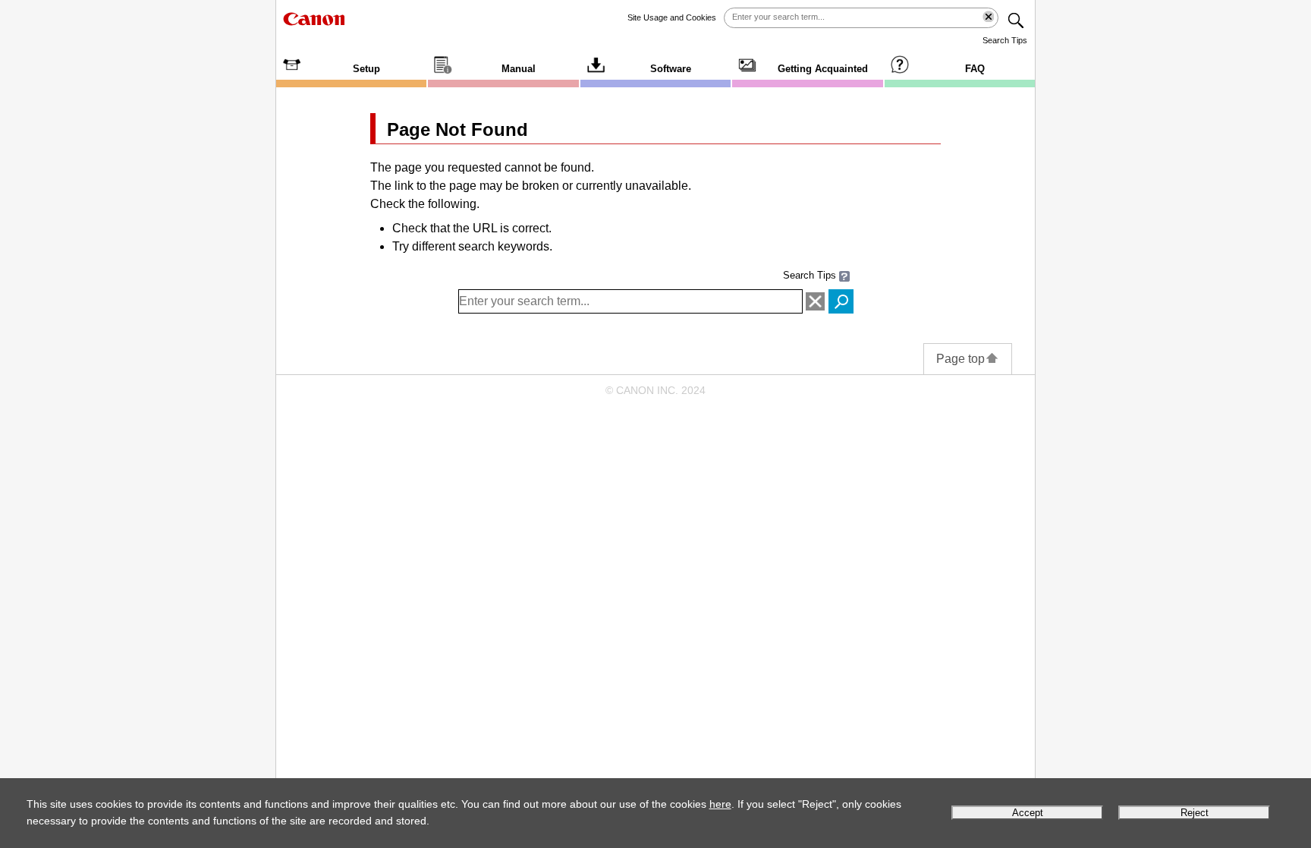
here (720, 804)
